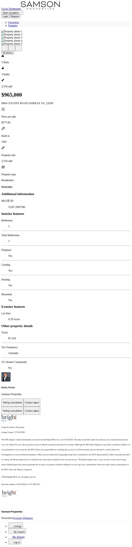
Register (15, 16)
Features (12, 25)
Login (5, 16)
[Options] (4, 48)
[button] (66, 31)
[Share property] (18, 48)
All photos (8, 53)
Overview (13, 22)
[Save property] (11, 48)
